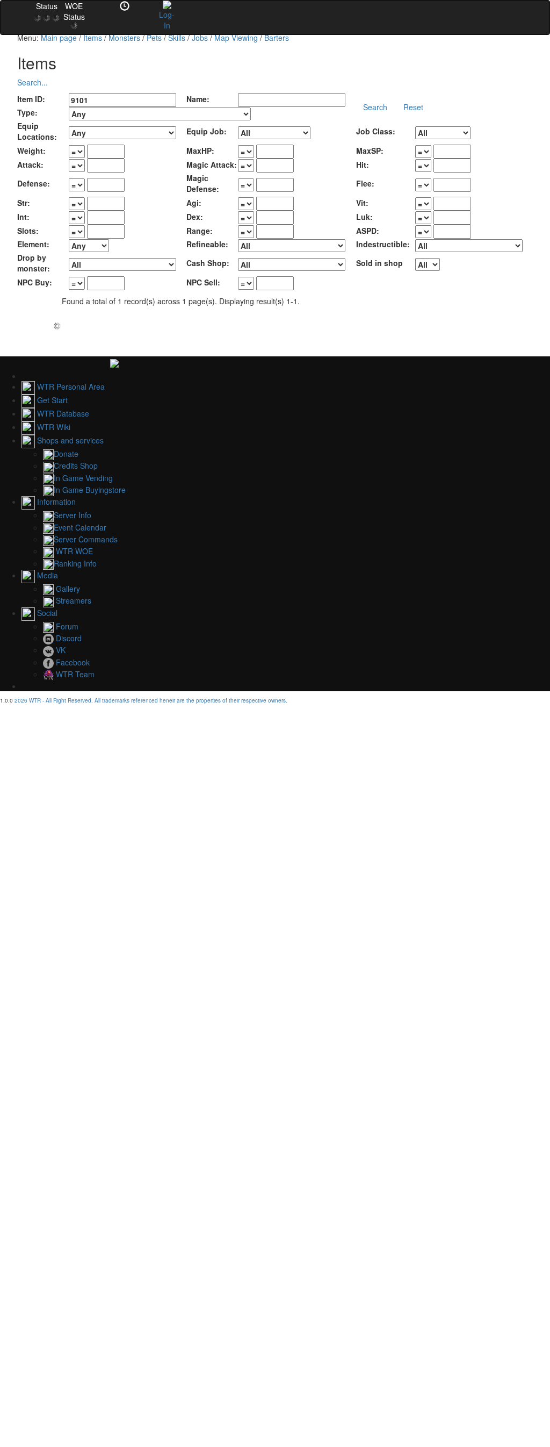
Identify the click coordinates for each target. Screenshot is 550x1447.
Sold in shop (379, 262)
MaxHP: (200, 150)
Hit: (362, 164)
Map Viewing (236, 37)
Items (92, 37)
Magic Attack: (211, 164)
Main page (59, 37)
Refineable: (207, 244)
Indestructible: (383, 244)
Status (46, 6)
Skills (176, 37)
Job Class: (375, 131)
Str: (23, 202)
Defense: (33, 183)
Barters (276, 37)
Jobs (200, 37)
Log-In (167, 20)
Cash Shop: (207, 262)
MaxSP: (369, 150)
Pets (154, 37)
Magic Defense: (202, 183)
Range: (199, 230)
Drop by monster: (33, 263)
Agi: (193, 202)
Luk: (364, 216)
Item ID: (31, 99)
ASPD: (367, 230)
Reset (413, 107)
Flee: (365, 183)
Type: (27, 112)
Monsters (124, 37)
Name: (197, 99)
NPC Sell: (203, 282)
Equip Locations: (37, 131)
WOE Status (74, 11)
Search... (32, 82)
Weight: (31, 150)
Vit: (362, 202)
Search (375, 107)
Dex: (194, 216)
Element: (33, 244)
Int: (23, 216)
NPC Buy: (34, 282)
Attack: (30, 164)
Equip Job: (206, 131)
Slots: (28, 230)
